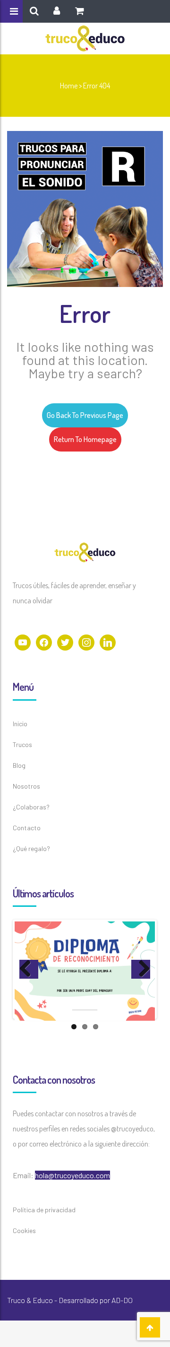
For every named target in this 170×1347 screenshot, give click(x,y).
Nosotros (26, 786)
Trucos (22, 744)
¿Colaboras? (31, 807)
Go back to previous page (85, 415)
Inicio (20, 724)
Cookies (24, 1230)
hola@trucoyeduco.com (72, 1175)
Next (140, 969)
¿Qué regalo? (31, 848)
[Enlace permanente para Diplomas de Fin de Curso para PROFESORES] (85, 971)
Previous (28, 969)
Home (68, 85)
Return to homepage (85, 439)
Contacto (27, 828)
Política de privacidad (44, 1210)
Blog (19, 765)
